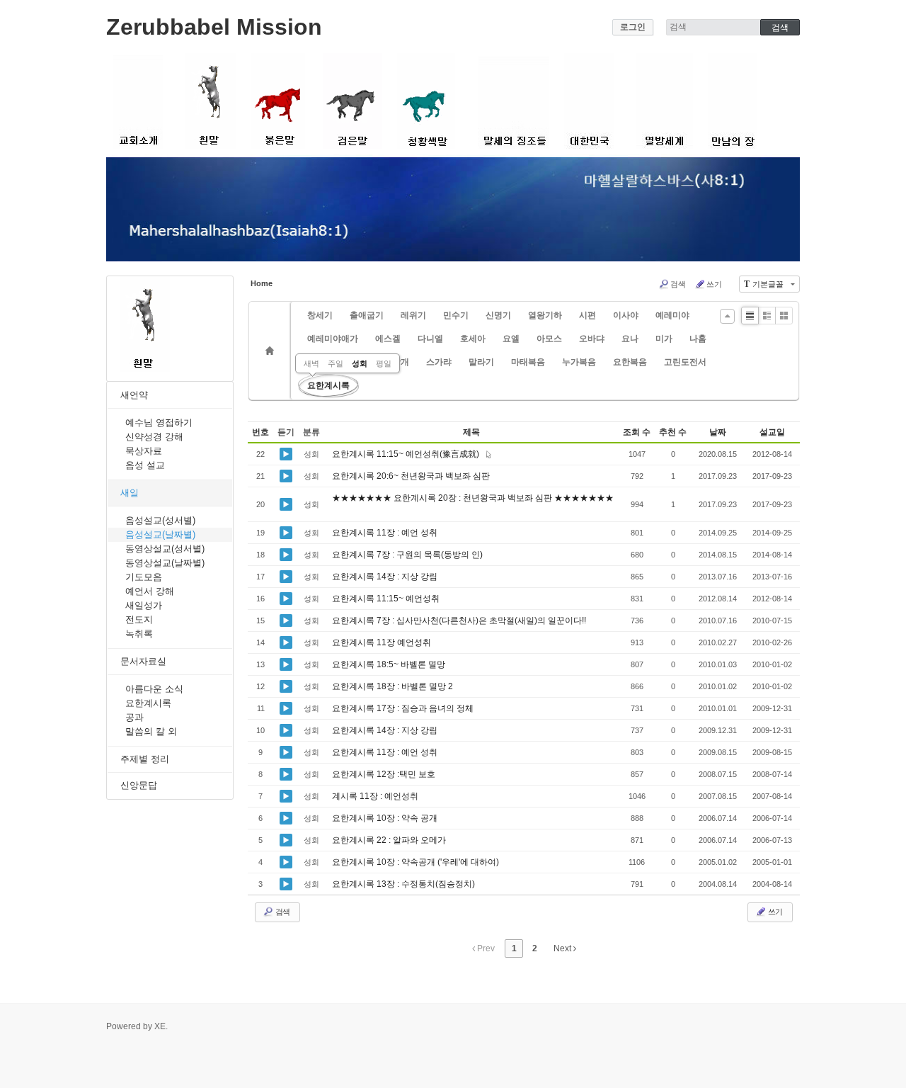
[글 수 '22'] (271, 351)
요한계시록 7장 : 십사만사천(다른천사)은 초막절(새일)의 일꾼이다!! (460, 620)
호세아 (473, 339)
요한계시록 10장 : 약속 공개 (386, 818)
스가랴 (439, 362)
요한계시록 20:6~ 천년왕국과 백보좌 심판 (412, 476)
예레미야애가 (332, 339)
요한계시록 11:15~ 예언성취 (387, 599)
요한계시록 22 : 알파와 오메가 (390, 840)
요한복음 (630, 362)
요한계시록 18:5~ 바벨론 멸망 (389, 664)
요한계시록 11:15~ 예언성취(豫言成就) (407, 454)
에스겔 (388, 339)
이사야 (625, 315)
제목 (471, 432)
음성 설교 (145, 465)
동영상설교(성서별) (165, 548)
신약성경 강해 (154, 436)
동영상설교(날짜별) (165, 562)
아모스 (549, 339)
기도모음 (143, 577)
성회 (359, 363)
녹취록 (139, 633)
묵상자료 (143, 451)
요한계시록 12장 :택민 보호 (384, 774)
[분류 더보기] (727, 316)
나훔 (697, 339)
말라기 (481, 362)
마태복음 (528, 362)
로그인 (633, 27)
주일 (335, 363)
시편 (587, 315)
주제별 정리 (144, 759)
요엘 (511, 339)
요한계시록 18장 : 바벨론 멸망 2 (393, 686)
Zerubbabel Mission (214, 27)
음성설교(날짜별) (160, 534)
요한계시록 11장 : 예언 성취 (386, 533)
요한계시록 (148, 703)
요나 (629, 339)
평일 (383, 363)
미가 (663, 339)
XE (160, 1026)
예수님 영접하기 (159, 422)
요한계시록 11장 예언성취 (382, 642)
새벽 (311, 363)
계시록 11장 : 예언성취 (376, 796)
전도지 (139, 619)
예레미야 (672, 315)
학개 (400, 362)
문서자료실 (143, 661)
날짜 (717, 432)
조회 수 (636, 432)
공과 (134, 717)
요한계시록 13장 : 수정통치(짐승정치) (404, 884)
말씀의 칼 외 (151, 731)
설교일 (772, 432)
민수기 (456, 315)
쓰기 (714, 284)
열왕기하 (545, 315)
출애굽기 (367, 315)
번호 (260, 432)
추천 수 (673, 432)
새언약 (134, 395)
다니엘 (430, 339)
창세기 (320, 315)
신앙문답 (138, 785)
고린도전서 (685, 362)
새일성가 (143, 605)
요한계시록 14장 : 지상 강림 (386, 577)
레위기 (413, 315)
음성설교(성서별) (160, 520)
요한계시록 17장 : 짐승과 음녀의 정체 (404, 708)
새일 (129, 492)
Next (563, 948)
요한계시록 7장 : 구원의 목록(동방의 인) (408, 555)
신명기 (498, 315)
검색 (678, 284)
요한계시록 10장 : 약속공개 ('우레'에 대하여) (416, 862)
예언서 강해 (149, 591)
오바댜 (591, 339)
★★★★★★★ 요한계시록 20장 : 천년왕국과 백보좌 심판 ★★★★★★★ (473, 498)
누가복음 (579, 362)
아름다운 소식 (154, 689)
